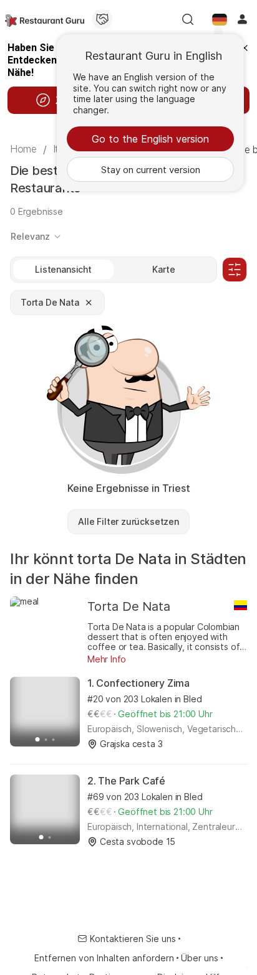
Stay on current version (150, 170)
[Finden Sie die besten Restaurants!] (44, 19)
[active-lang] (220, 19)
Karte (163, 269)
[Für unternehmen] (102, 19)
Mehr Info (106, 659)
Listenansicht (63, 269)
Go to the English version (150, 139)
